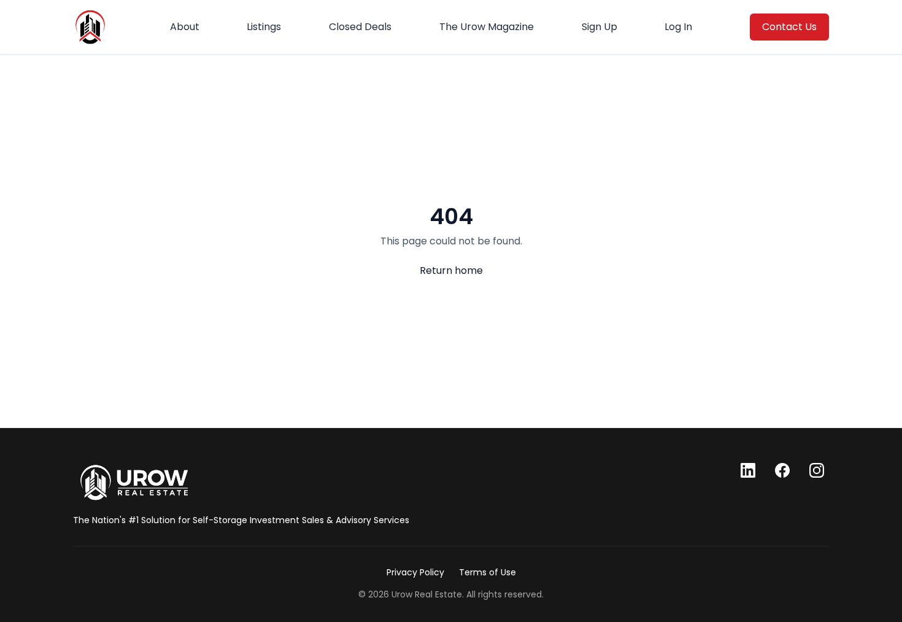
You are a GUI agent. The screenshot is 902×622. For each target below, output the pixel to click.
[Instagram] (816, 470)
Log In (678, 27)
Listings (264, 27)
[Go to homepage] (134, 482)
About (184, 27)
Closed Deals (360, 27)
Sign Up (599, 27)
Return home (451, 270)
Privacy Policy (415, 572)
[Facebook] (782, 470)
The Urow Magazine (486, 27)
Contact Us (789, 27)
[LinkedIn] (748, 470)
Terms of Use (487, 572)
